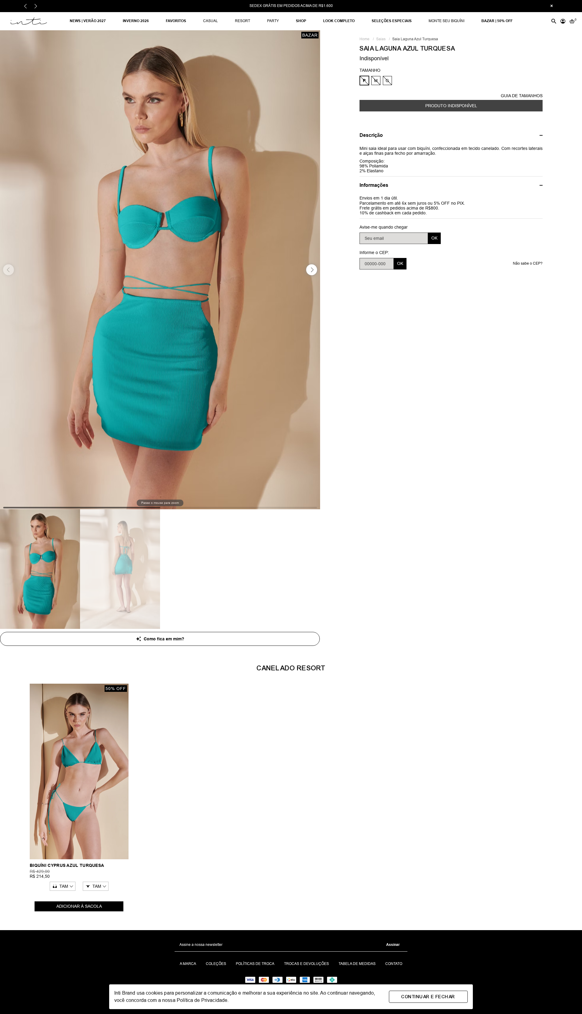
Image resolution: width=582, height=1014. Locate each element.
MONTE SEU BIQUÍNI (446, 21)
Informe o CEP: (374, 252)
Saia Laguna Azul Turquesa (415, 39)
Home (367, 39)
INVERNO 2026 (136, 21)
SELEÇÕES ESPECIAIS (392, 21)
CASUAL (210, 21)
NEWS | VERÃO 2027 (88, 21)
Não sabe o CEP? (528, 263)
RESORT (242, 21)
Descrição (371, 135)
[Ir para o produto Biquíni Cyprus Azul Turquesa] (79, 771)
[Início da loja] (37, 21)
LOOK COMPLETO (339, 21)
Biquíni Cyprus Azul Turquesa (67, 865)
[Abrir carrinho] (572, 21)
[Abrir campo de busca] (553, 21)
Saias (383, 39)
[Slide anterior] (25, 6)
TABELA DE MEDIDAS (357, 964)
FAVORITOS (176, 21)
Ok (434, 238)
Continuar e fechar (428, 996)
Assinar (393, 945)
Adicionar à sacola (79, 906)
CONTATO (393, 964)
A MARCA (188, 964)
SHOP (301, 21)
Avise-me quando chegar (384, 227)
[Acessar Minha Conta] (562, 21)
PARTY (273, 21)
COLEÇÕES (216, 964)
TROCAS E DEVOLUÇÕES (306, 964)
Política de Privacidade (202, 1000)
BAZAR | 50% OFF (497, 21)
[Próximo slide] (36, 6)
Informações (374, 185)
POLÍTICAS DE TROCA (255, 964)
